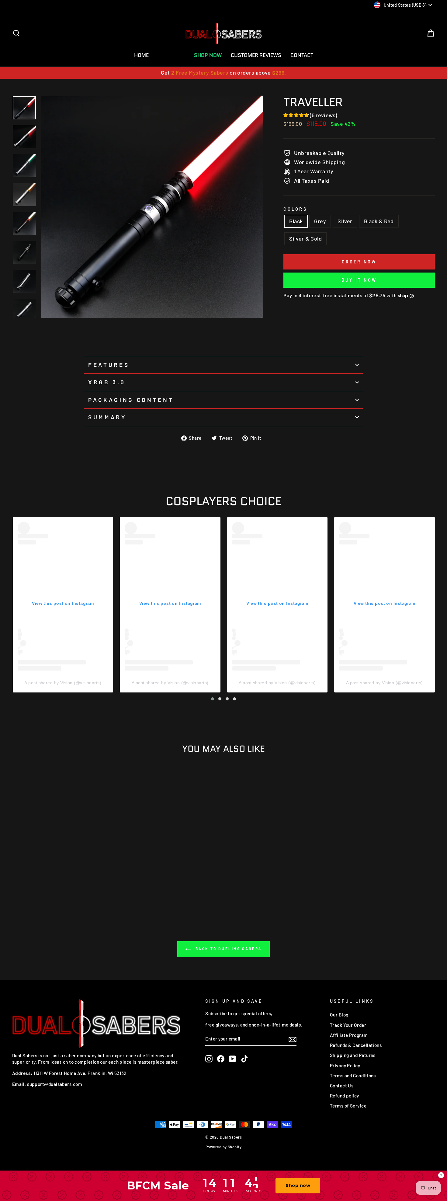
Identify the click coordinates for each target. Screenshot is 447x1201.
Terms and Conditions (353, 1075)
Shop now (298, 1185)
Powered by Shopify (223, 1146)
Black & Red (379, 221)
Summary (107, 417)
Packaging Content (131, 399)
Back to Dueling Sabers (228, 948)
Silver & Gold (305, 238)
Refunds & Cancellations (356, 1045)
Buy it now (359, 280)
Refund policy (344, 1095)
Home (141, 55)
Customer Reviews (256, 55)
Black (296, 221)
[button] (212, 699)
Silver (345, 221)
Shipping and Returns (353, 1055)
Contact (301, 55)
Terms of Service (348, 1105)
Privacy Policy (345, 1065)
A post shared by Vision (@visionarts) (62, 682)
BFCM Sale (171, 55)
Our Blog (339, 1014)
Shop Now (208, 55)
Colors (295, 209)
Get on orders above (223, 72)
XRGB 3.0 (106, 382)
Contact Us (342, 1085)
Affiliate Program (349, 1035)
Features (108, 364)
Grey (320, 221)
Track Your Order (348, 1025)
